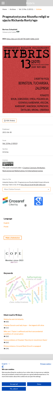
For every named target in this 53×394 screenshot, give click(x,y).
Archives (13, 9)
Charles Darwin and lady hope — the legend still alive (24, 325)
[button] (6, 363)
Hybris (30, 3)
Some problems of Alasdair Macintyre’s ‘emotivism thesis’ (25, 340)
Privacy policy (45, 364)
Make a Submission (13, 238)
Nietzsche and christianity (14, 319)
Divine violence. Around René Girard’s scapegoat (22, 346)
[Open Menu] (3, 3)
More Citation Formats (12, 189)
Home (4, 9)
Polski (6, 227)
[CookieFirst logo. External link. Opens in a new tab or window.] (3, 367)
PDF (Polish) (10, 121)
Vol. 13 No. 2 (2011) (26, 9)
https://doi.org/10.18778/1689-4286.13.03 (22, 39)
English (6, 223)
